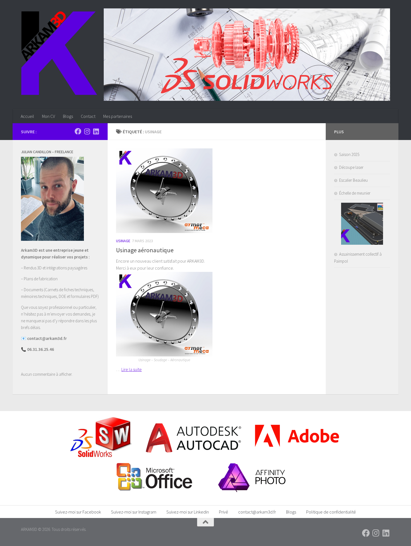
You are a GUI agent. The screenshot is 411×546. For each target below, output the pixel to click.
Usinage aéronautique (145, 250)
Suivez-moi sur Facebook (78, 512)
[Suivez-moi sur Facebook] (78, 131)
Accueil (27, 116)
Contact (88, 116)
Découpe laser (351, 167)
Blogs (68, 116)
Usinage (123, 240)
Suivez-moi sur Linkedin (187, 512)
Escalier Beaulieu (353, 180)
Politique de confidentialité (331, 512)
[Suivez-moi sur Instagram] (87, 131)
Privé (223, 512)
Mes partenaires (117, 116)
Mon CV (48, 116)
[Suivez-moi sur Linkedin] (96, 131)
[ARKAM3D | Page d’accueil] (59, 53)
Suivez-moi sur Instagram (133, 512)
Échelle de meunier (354, 193)
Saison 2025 (349, 154)
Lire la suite (131, 369)
